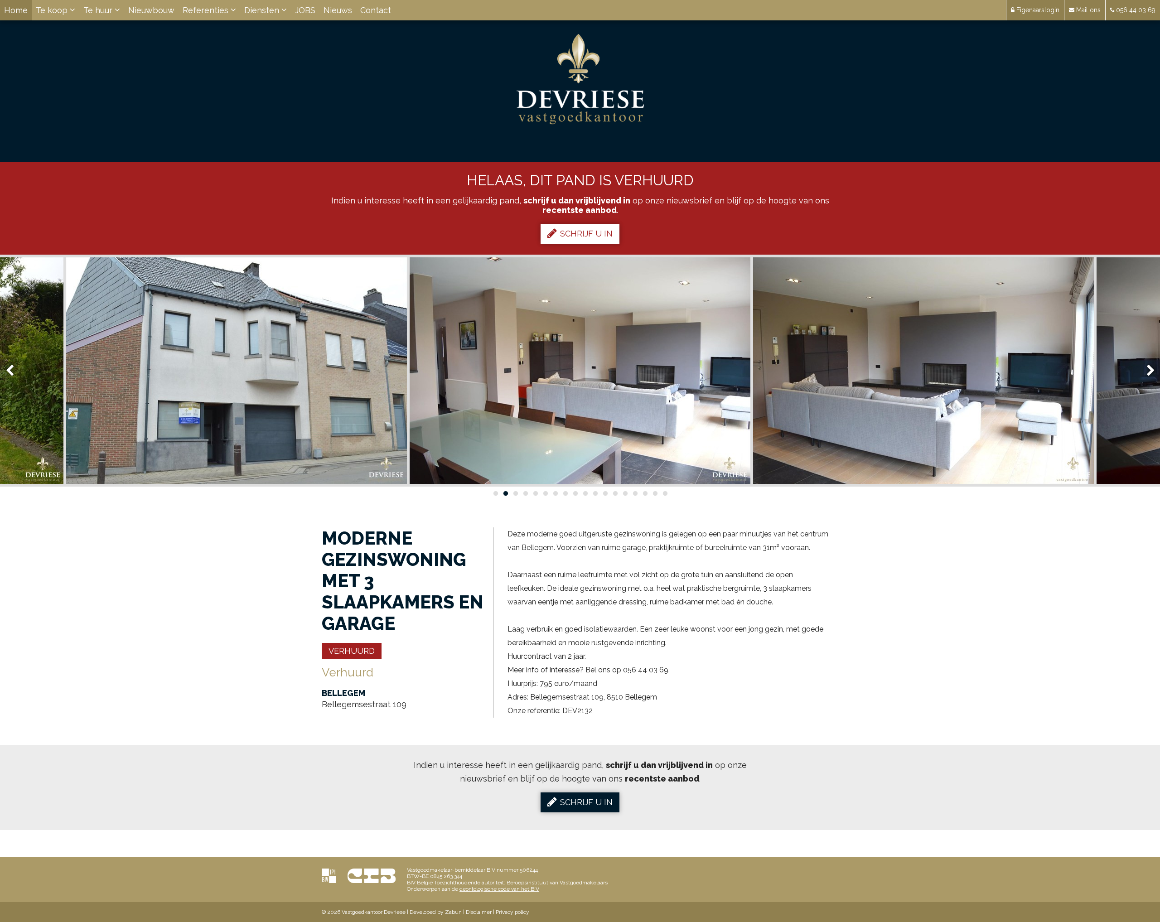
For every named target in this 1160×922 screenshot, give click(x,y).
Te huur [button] (99, 10)
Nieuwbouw (151, 10)
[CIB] (372, 875)
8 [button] (565, 493)
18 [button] (665, 493)
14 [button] (625, 493)
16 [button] (645, 493)
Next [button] (1146, 371)
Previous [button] (14, 371)
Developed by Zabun (436, 912)
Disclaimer (479, 912)
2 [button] (505, 493)
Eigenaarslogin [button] (1037, 10)
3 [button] (515, 493)
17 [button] (655, 493)
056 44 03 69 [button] (1134, 10)
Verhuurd (352, 651)
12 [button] (605, 493)
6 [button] (545, 493)
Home (16, 10)
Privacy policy (512, 912)
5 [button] (535, 493)
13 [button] (615, 493)
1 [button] (495, 493)
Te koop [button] (53, 10)
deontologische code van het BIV (499, 889)
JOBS (305, 10)
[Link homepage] (580, 79)
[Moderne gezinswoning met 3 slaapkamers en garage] (236, 370)
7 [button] (555, 493)
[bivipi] (329, 875)
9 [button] (575, 493)
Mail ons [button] (1087, 10)
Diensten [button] (262, 10)
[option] (236, 370)
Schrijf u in (586, 233)
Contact (375, 10)
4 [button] (525, 493)
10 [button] (585, 493)
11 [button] (595, 493)
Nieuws (338, 10)
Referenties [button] (207, 10)
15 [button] (635, 493)
